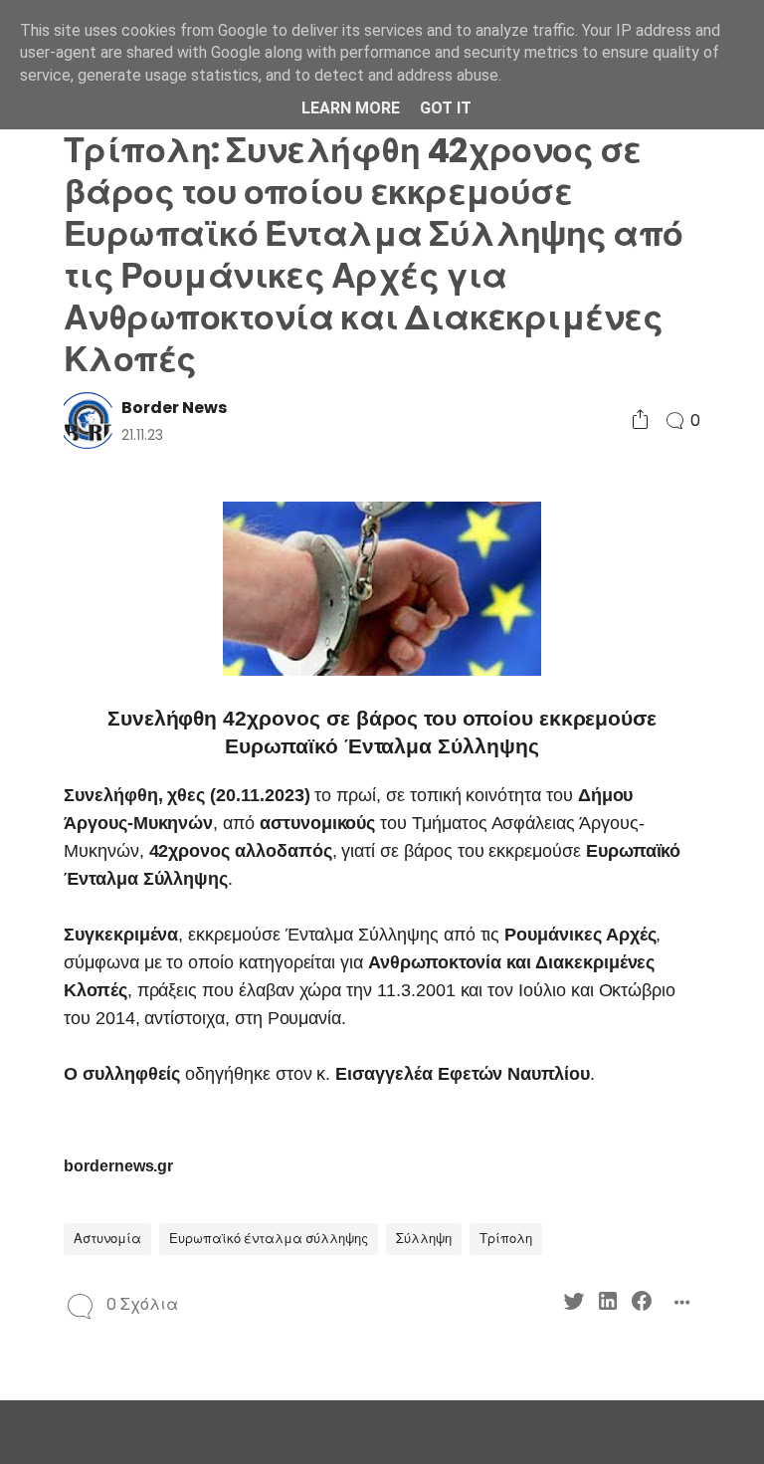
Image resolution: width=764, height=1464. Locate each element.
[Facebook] (642, 1304)
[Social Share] (640, 420)
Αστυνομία (107, 1238)
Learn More (350, 108)
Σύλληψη (424, 1238)
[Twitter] (574, 1304)
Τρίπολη (505, 1238)
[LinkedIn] (608, 1304)
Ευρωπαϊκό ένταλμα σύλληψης (268, 1238)
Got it (446, 108)
